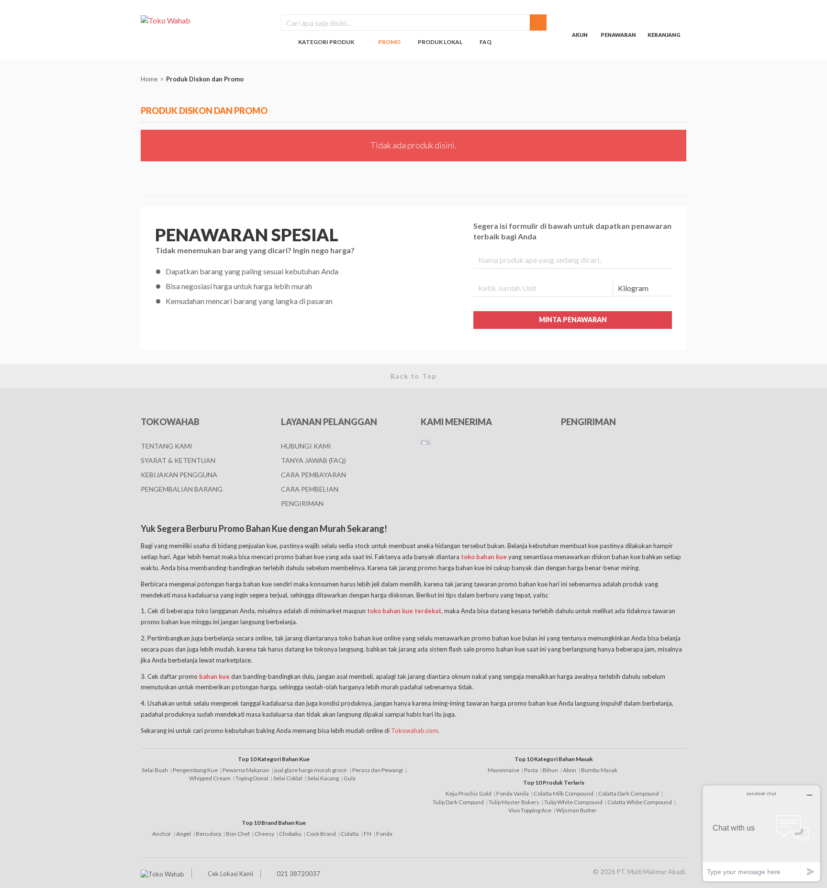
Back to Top (414, 376)
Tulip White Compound (573, 802)
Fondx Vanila (512, 793)
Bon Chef (238, 833)
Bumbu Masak (599, 770)
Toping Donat (251, 778)
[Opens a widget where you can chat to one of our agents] (761, 833)
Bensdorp (208, 833)
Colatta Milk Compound (563, 793)
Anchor (161, 833)
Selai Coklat (287, 778)
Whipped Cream (210, 778)
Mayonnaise (503, 770)
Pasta (531, 770)
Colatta (350, 833)
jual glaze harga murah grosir (310, 770)
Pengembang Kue (195, 770)
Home (149, 79)
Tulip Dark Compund (458, 802)
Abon (569, 770)
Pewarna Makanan (246, 770)
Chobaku (290, 833)
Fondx (384, 833)
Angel (183, 833)
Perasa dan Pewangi (377, 770)
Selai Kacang (323, 778)
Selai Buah (155, 770)
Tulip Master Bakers (514, 802)
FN (367, 833)
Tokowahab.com (414, 730)
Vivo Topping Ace (529, 810)
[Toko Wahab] (204, 20)
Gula (350, 778)
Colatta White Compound (639, 802)
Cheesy (264, 833)
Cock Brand (321, 833)
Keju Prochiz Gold (469, 793)
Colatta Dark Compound (628, 793)
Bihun (550, 770)
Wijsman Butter (576, 810)
